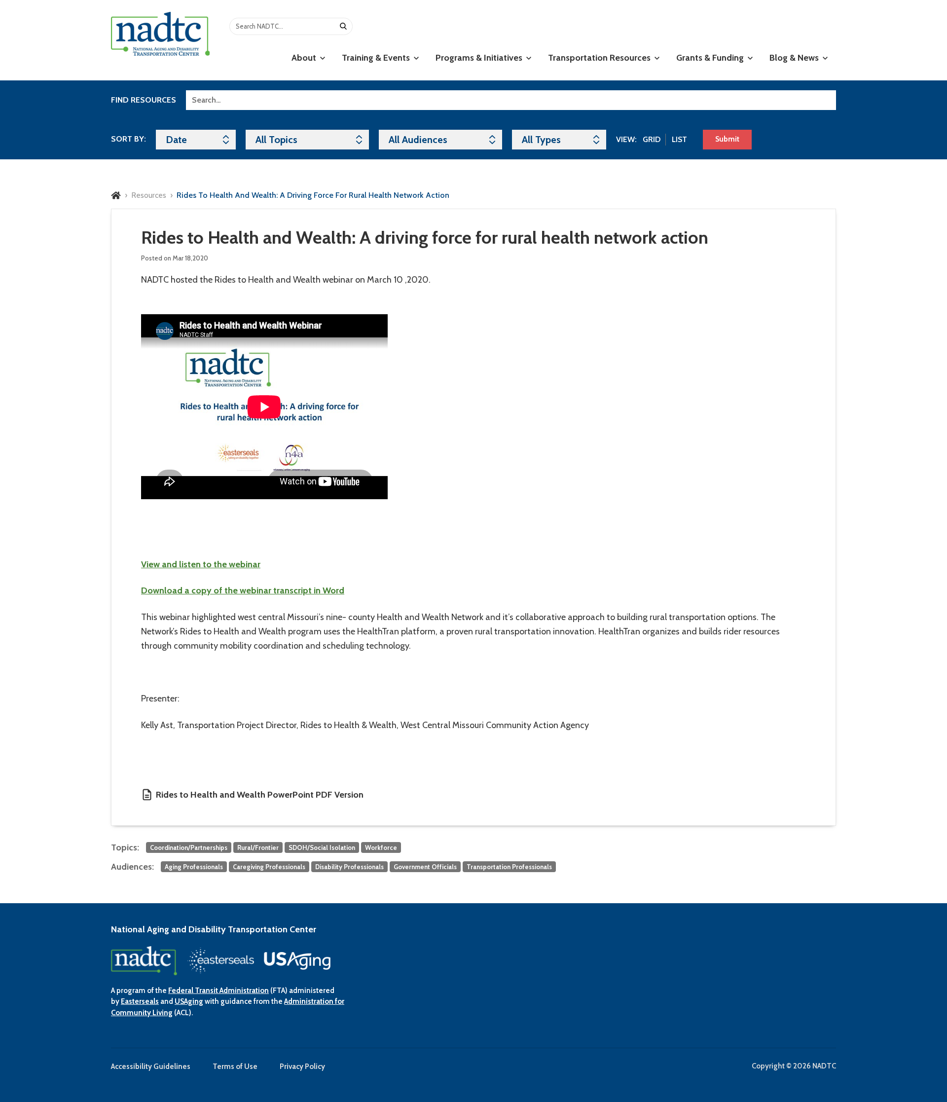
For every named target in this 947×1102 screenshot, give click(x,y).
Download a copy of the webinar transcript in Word (242, 590)
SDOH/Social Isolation (322, 847)
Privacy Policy (302, 1066)
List (679, 139)
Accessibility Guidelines (150, 1066)
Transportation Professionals (509, 867)
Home (116, 195)
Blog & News (795, 57)
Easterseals (140, 1001)
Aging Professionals (194, 867)
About (304, 57)
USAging (189, 1001)
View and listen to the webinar (200, 564)
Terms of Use (235, 1066)
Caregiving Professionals (269, 867)
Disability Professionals (349, 867)
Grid (651, 139)
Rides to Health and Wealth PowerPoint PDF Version (260, 794)
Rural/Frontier (258, 847)
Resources (148, 195)
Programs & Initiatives (480, 57)
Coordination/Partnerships (188, 847)
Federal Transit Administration (218, 990)
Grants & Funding (711, 57)
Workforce (381, 847)
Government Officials (425, 867)
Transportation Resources (600, 57)
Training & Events (377, 57)
